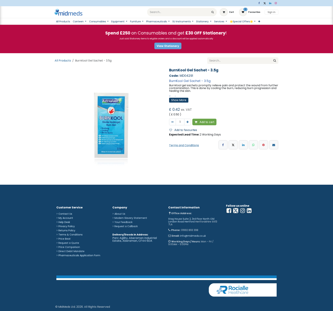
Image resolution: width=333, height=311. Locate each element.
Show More (178, 100)
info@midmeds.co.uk (193, 236)
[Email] (274, 145)
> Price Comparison (68, 247)
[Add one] (187, 122)
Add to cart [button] (206, 122)
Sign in (271, 12)
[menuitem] (63, 21)
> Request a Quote (67, 243)
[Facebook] (259, 3)
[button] (184, 130)
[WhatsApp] (253, 145)
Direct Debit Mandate (71, 251)
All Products (63, 61)
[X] (264, 3)
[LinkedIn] (270, 3)
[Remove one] (172, 122)
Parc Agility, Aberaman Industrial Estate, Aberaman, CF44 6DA (134, 239)
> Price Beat (63, 238)
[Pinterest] (263, 145)
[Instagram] (275, 3)
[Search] (212, 12)
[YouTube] (249, 210)
